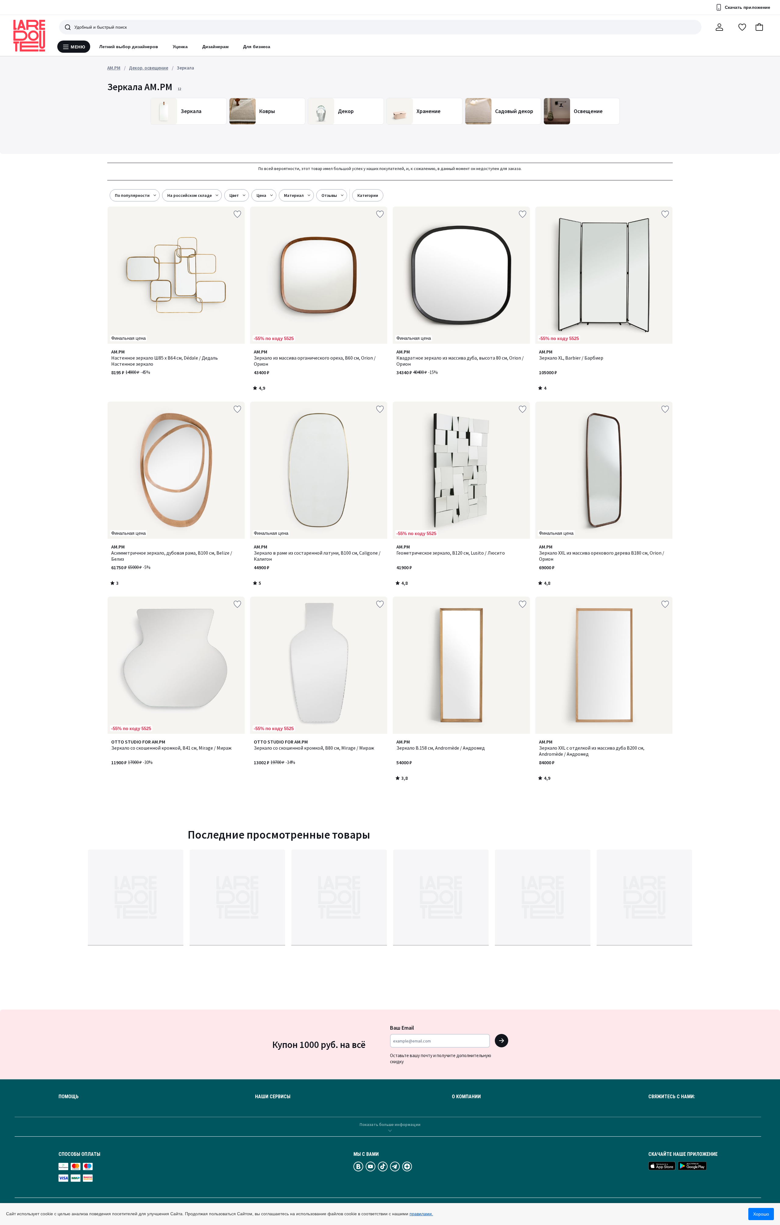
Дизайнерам (215, 46)
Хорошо (761, 1214)
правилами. (421, 1213)
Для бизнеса (256, 46)
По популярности (132, 195)
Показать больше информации (390, 1124)
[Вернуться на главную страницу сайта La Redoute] (29, 35)
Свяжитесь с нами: (671, 1096)
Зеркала (185, 68)
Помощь (68, 1096)
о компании (466, 1096)
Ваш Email (402, 1027)
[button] (759, 27)
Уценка (180, 46)
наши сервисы (272, 1096)
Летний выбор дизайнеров (128, 46)
